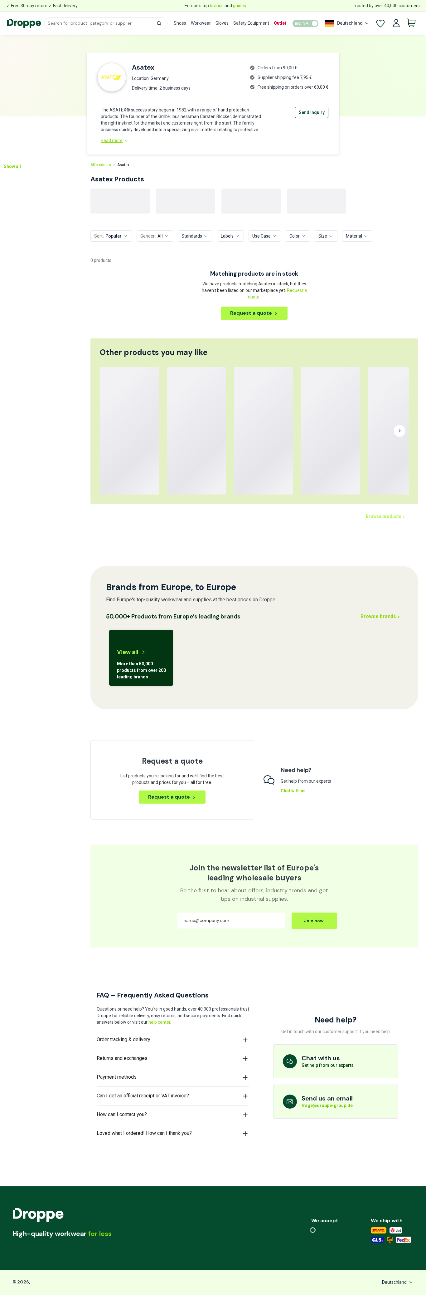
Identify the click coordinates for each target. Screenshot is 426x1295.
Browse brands (378, 616)
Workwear (201, 23)
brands (217, 5)
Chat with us (293, 790)
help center (159, 1022)
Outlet (280, 23)
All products (100, 165)
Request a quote (251, 313)
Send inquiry (312, 112)
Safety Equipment (251, 23)
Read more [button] (112, 140)
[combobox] (105, 23)
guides (239, 5)
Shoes (180, 23)
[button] (159, 23)
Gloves (222, 23)
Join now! (314, 920)
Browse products (383, 516)
